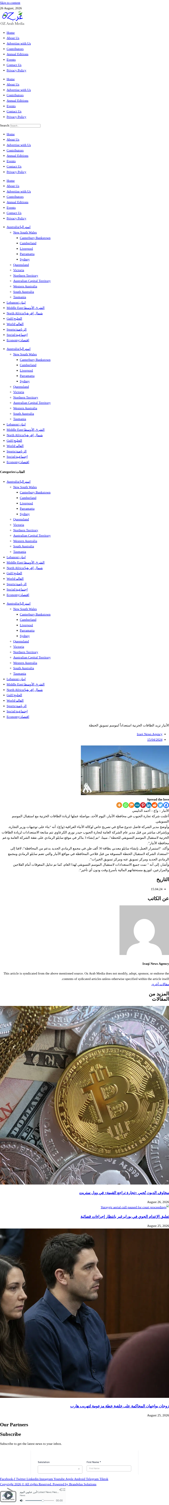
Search (4, 125)
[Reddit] (154, 805)
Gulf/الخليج (14, 318)
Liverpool (26, 248)
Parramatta (27, 254)
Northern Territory (25, 275)
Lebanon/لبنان (16, 302)
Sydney (25, 259)
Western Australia (25, 286)
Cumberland (28, 243)
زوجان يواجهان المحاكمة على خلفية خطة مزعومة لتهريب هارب (119, 1406)
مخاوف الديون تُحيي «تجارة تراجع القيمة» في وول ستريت (124, 1192)
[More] (119, 805)
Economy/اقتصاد (18, 340)
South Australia (23, 292)
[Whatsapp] (126, 805)
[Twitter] (160, 805)
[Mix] (131, 805)
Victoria (18, 270)
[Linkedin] (149, 805)
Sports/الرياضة (17, 329)
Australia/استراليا (19, 227)
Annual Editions (17, 54)
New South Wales (25, 232)
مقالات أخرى (160, 984)
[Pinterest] (143, 805)
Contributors (15, 49)
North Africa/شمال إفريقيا (25, 313)
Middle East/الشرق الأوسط (26, 308)
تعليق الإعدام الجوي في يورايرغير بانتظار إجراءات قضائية (125, 1216)
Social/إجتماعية (17, 335)
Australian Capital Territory (32, 281)
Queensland (21, 265)
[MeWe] (137, 805)
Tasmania (19, 297)
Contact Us (14, 65)
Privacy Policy (16, 70)
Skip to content (10, 2)
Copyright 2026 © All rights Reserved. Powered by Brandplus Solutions (48, 1484)
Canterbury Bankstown (35, 238)
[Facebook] (166, 805)
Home (11, 32)
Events (11, 59)
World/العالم (15, 324)
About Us (13, 38)
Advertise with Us (19, 43)
